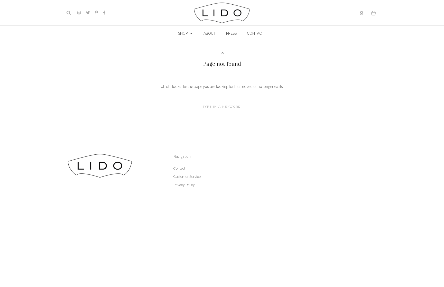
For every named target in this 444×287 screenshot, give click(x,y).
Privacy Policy (184, 185)
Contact (179, 168)
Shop (183, 33)
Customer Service (187, 177)
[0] (373, 13)
